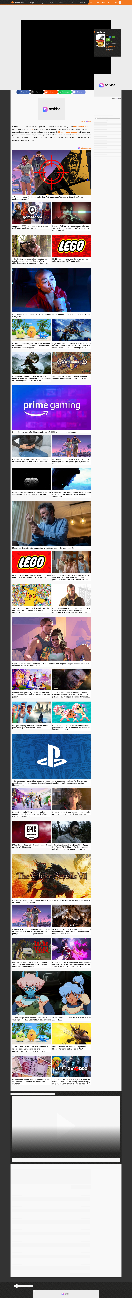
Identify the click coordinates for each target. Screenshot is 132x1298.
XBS (98, 2)
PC (91, 2)
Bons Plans (82, 2)
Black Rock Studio (80, 126)
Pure (31, 129)
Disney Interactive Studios (68, 132)
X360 (113, 37)
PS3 (110, 37)
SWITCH (103, 2)
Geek (51, 2)
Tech (42, 2)
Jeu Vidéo (32, 2)
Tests (71, 2)
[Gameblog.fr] (17, 2)
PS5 (94, 2)
